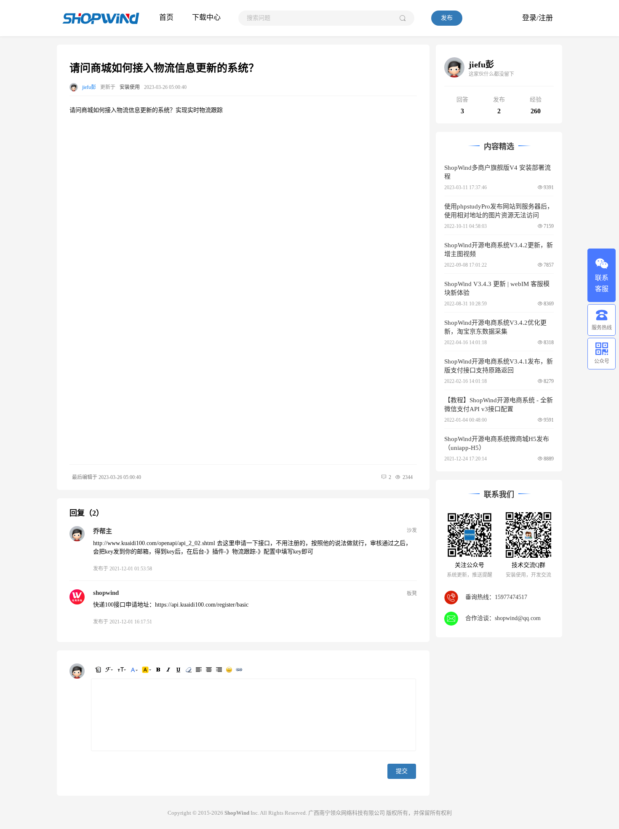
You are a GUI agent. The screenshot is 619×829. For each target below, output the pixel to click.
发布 (447, 18)
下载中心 (206, 17)
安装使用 (130, 87)
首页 (166, 17)
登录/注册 (537, 18)
